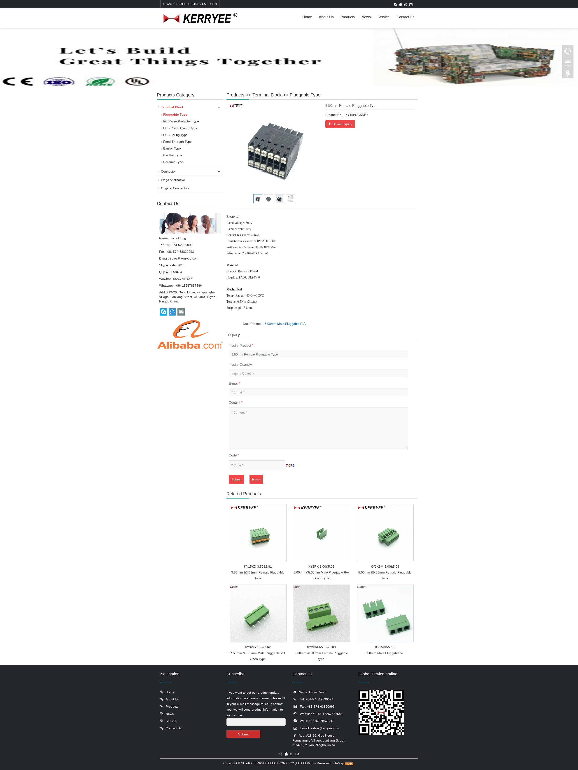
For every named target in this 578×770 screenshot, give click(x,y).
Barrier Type (172, 148)
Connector (168, 171)
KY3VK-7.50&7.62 (258, 647)
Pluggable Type (305, 94)
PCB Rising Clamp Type (180, 128)
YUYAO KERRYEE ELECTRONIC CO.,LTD (271, 763)
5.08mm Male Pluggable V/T (385, 653)
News (366, 17)
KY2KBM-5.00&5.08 (385, 566)
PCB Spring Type (175, 135)
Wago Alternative (173, 180)
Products (347, 17)
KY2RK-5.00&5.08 (321, 566)
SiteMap (338, 763)
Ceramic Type (173, 162)
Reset (256, 479)
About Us (326, 17)
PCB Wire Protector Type (181, 121)
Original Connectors (175, 188)
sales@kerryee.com (184, 258)
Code (234, 455)
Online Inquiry (341, 124)
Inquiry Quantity (240, 364)
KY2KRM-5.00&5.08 (321, 647)
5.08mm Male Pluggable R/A (285, 323)
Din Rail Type (172, 155)
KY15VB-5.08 (384, 647)
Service (384, 17)
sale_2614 (177, 265)
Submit (236, 479)
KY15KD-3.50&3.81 (258, 566)
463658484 (174, 272)
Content (235, 402)
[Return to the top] (567, 74)
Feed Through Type (177, 141)
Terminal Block (267, 94)
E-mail (234, 383)
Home (307, 17)
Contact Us (405, 17)
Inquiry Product (241, 345)
